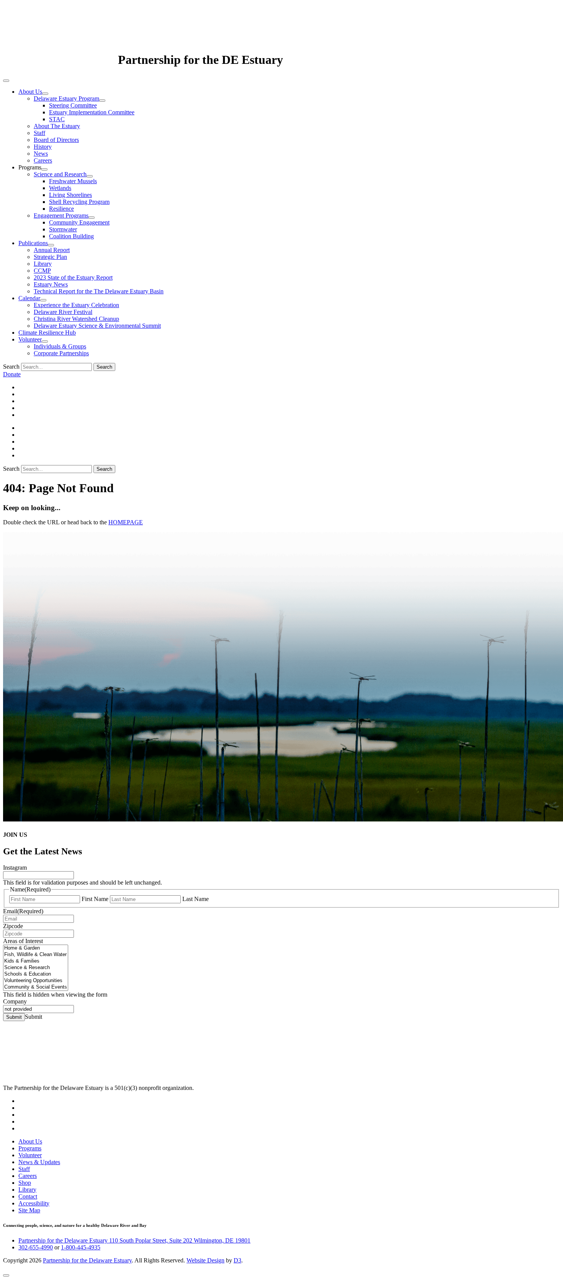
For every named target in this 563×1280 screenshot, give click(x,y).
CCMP (42, 270)
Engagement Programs (61, 215)
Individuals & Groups (60, 346)
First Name (95, 899)
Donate (12, 374)
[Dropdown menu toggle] (45, 94)
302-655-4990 (35, 1247)
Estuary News (51, 284)
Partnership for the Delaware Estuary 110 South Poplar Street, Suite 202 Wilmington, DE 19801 (134, 1240)
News (41, 153)
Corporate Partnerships (61, 353)
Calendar (29, 298)
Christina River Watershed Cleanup (76, 319)
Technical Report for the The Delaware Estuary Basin (99, 291)
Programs (29, 1148)
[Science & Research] (35, 967)
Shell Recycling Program (79, 201)
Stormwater (63, 229)
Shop (24, 1182)
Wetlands (60, 188)
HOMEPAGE (125, 522)
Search (11, 366)
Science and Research (60, 174)
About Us (30, 91)
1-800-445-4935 (80, 1247)
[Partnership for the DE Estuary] (60, 60)
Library (43, 263)
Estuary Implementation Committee (91, 112)
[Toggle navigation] (6, 81)
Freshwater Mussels (73, 181)
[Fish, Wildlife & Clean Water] (35, 954)
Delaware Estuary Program (66, 98)
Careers (43, 160)
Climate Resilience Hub (47, 332)
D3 (237, 1260)
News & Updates (39, 1162)
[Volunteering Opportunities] (35, 980)
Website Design (205, 1260)
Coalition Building (71, 236)
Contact (27, 1196)
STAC (57, 119)
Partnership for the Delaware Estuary (87, 1260)
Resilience (61, 208)
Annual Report (52, 250)
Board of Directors (56, 140)
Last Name (195, 899)
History (43, 146)
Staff (39, 133)
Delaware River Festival (63, 312)
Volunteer (30, 339)
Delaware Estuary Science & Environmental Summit (97, 325)
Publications (33, 243)
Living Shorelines (70, 195)
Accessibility (33, 1203)
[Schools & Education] (35, 974)
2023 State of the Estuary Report (73, 277)
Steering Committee (73, 105)
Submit (14, 1017)
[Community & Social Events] (35, 987)
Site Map (29, 1210)
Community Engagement (79, 222)
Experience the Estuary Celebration (76, 305)
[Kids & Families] (35, 961)
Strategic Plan (50, 257)
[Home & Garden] (35, 948)
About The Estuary (57, 126)
